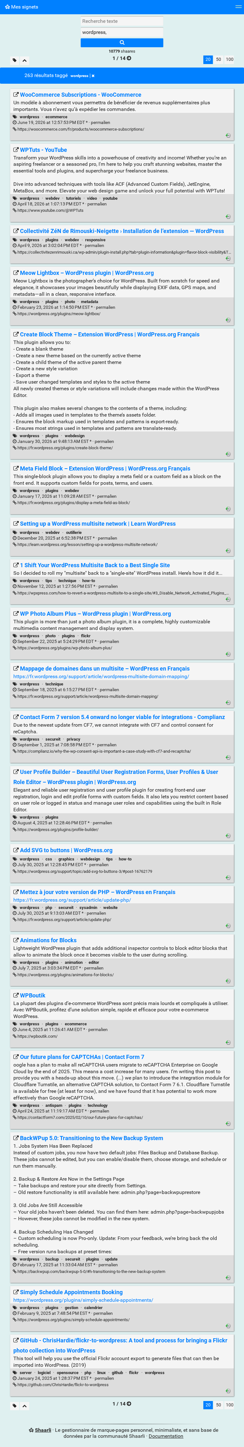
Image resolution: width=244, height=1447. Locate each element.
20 (208, 59)
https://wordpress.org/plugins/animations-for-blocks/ (65, 974)
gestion (71, 1307)
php (48, 907)
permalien (63, 122)
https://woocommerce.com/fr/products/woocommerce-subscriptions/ (80, 129)
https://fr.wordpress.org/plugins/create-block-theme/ (65, 447)
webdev (52, 198)
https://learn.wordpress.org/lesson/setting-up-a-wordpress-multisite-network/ (87, 544)
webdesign (75, 435)
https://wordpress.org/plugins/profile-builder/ (57, 829)
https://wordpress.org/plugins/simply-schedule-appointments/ (83, 1300)
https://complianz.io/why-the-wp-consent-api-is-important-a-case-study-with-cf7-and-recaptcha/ (104, 751)
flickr (86, 635)
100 (230, 59)
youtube (110, 198)
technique (67, 580)
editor (94, 962)
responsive (95, 239)
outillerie (74, 532)
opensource (67, 1372)
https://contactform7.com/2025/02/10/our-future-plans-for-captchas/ (80, 1117)
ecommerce (56, 116)
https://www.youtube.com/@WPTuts (50, 210)
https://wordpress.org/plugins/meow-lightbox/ (58, 313)
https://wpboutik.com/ (37, 1036)
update (111, 1259)
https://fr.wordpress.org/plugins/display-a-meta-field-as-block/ (73, 502)
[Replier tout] (24, 60)
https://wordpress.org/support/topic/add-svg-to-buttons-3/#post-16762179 (84, 871)
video (92, 198)
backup (52, 1259)
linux (101, 1372)
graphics (66, 859)
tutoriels (73, 198)
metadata (89, 301)
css (48, 859)
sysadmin (88, 907)
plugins (51, 239)
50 (218, 59)
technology (98, 1105)
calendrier (93, 1307)
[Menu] (238, 9)
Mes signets (24, 7)
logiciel (44, 1372)
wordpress (79, 76)
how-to (88, 580)
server (26, 1372)
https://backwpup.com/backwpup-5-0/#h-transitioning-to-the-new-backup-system (91, 1271)
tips (48, 580)
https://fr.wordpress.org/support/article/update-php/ (72, 900)
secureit (52, 739)
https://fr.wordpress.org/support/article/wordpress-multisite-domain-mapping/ (101, 676)
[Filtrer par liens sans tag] (14, 60)
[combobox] (122, 32)
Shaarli (43, 1430)
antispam (53, 1105)
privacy (73, 739)
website (110, 907)
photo (70, 301)
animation (74, 962)
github (117, 1372)
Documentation (166, 1436)
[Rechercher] (122, 42)
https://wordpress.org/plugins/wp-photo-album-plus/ (64, 648)
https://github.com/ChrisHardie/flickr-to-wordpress (63, 1384)
